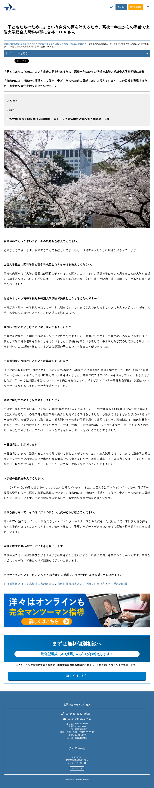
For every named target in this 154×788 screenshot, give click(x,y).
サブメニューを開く (17, 53)
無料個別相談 (135, 7)
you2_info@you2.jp (79, 718)
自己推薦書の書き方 (70, 583)
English (121, 7)
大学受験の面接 (118, 583)
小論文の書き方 (95, 583)
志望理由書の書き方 (41, 583)
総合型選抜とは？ (15, 583)
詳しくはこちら (77, 675)
